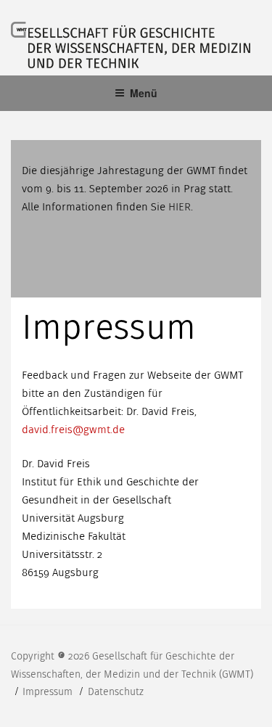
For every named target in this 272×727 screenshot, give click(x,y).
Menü (143, 93)
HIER (179, 206)
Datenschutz (116, 692)
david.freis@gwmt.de (73, 429)
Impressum (48, 692)
